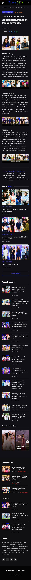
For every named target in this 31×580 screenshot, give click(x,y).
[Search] (28, 3)
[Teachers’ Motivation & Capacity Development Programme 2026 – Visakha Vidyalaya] (6, 395)
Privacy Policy (20, 570)
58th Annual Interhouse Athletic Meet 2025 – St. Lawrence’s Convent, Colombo (8, 177)
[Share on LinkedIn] (14, 31)
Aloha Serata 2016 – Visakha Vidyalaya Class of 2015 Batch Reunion (20, 477)
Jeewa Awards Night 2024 (10, 264)
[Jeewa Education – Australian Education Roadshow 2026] (15, 197)
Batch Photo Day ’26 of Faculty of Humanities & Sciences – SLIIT (18, 416)
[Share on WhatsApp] (17, 31)
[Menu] (3, 3)
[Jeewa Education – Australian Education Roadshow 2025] (15, 224)
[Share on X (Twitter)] (11, 31)
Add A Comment (15, 273)
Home (3, 7)
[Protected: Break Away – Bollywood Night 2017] (6, 469)
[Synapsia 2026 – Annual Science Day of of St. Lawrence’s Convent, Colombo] (6, 289)
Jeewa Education (8, 12)
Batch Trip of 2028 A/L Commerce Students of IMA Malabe (20, 313)
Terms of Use (10, 570)
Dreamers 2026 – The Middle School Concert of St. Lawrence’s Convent (20, 347)
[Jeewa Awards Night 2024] (15, 252)
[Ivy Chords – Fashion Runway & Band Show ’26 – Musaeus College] (6, 337)
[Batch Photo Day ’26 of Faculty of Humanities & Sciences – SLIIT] (6, 416)
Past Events (8, 7)
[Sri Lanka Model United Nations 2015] (6, 490)
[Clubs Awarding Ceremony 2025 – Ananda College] (6, 407)
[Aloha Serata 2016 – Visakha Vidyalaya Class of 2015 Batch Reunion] (6, 478)
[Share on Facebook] (9, 31)
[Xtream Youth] (15, 3)
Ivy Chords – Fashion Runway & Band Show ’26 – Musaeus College (20, 336)
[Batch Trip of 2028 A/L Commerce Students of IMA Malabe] (6, 314)
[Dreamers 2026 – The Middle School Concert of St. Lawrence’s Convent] (6, 348)
